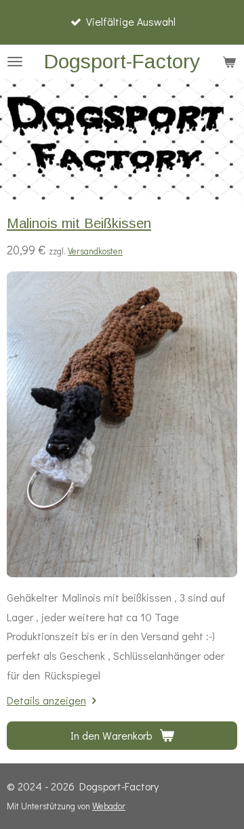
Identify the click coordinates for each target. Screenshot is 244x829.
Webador (108, 806)
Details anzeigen (46, 700)
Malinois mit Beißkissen (79, 223)
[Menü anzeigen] (15, 62)
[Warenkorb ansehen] (229, 62)
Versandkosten (95, 251)
